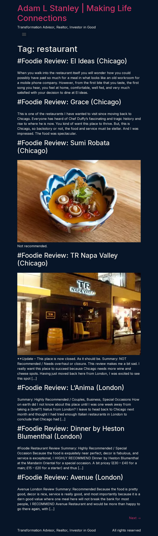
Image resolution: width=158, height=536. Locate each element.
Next (135, 518)
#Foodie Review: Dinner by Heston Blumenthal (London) (70, 432)
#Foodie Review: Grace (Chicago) (69, 102)
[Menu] (24, 34)
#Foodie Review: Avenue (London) (70, 477)
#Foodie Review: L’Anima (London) (70, 388)
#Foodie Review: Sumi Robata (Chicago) (63, 147)
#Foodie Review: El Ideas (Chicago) (72, 61)
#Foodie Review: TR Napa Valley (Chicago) (67, 259)
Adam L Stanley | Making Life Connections (74, 13)
